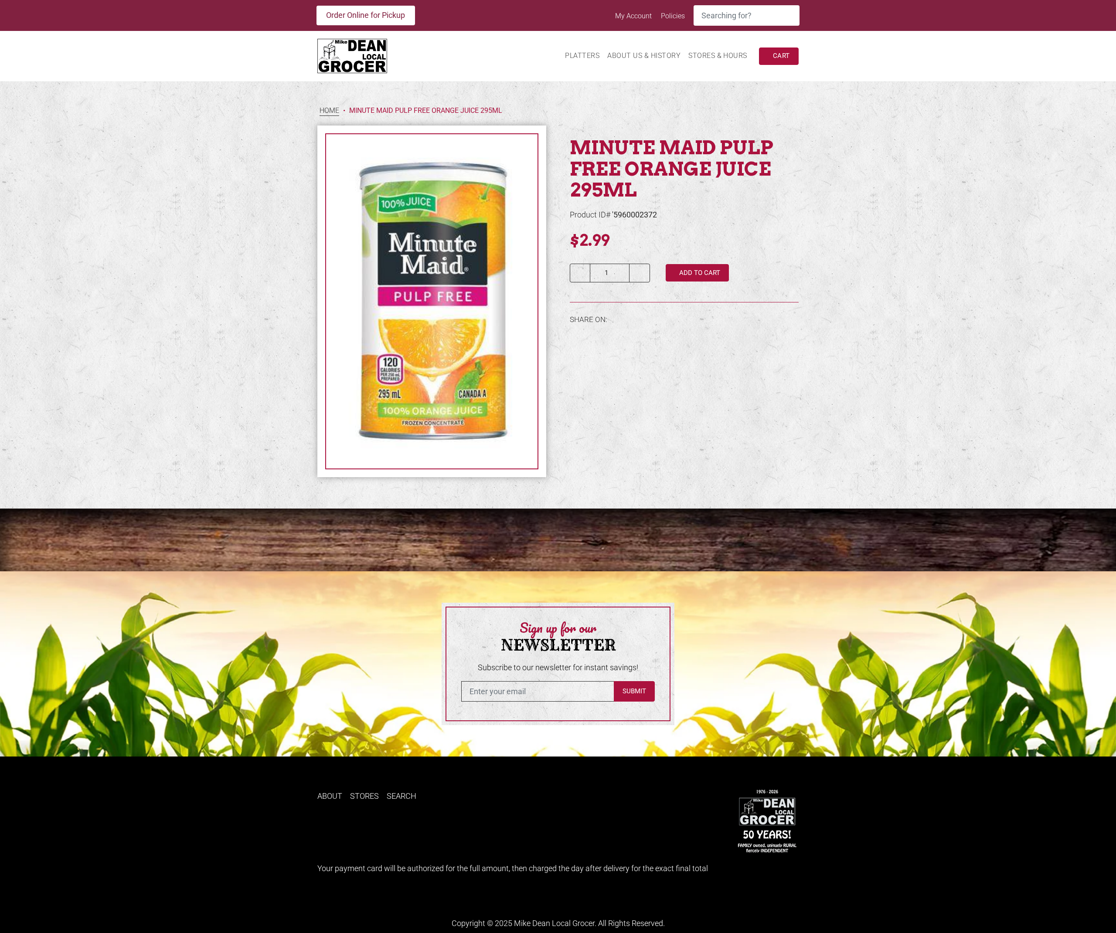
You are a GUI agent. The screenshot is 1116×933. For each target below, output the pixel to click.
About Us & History (643, 55)
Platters (582, 55)
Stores (364, 796)
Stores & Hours (717, 55)
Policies (673, 16)
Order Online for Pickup (365, 15)
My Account (634, 16)
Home (329, 111)
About (329, 796)
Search (401, 796)
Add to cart (698, 273)
